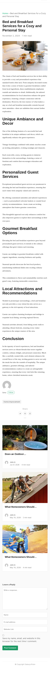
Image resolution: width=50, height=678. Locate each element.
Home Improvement (12, 402)
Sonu (7, 393)
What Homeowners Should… (21, 507)
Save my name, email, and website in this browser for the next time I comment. (21, 639)
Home (5, 13)
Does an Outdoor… (15, 454)
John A (12, 462)
